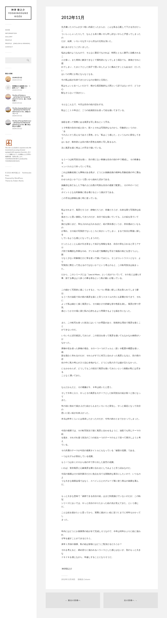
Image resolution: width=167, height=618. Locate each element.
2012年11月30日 (68, 579)
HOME (7, 30)
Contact (9, 47)
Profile (8, 40)
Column (87, 579)
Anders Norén (18, 181)
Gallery (8, 36)
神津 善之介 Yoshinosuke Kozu (18, 13)
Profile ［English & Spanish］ (18, 43)
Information (11, 33)
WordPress (18, 178)
